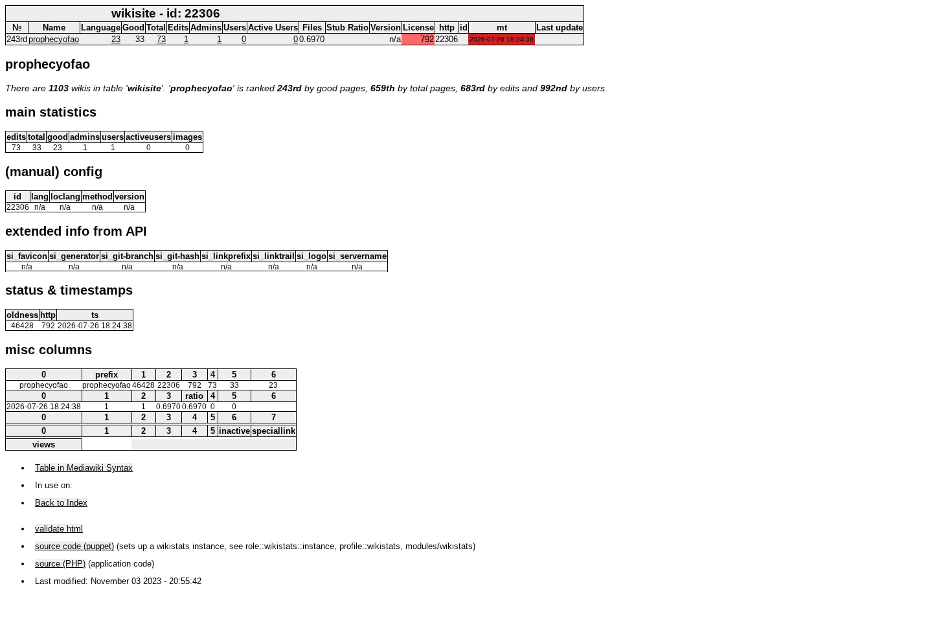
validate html (59, 529)
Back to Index (61, 503)
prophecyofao (53, 39)
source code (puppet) (74, 546)
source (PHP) (60, 563)
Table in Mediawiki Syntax (84, 468)
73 (161, 39)
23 (115, 39)
